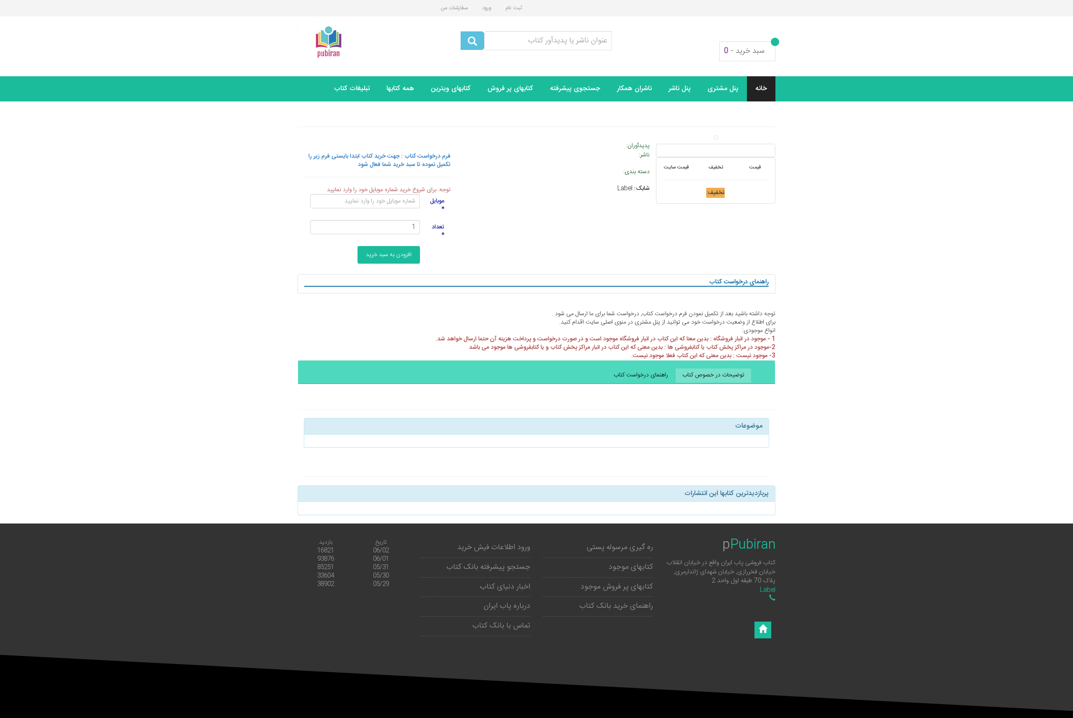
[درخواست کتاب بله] (772, 599)
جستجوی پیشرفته (575, 88)
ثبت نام (513, 8)
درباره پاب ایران (507, 606)
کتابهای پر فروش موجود (617, 587)
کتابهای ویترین (451, 88)
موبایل (437, 205)
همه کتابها (400, 88)
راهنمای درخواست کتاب (641, 375)
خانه (761, 88)
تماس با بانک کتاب (501, 626)
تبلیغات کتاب (352, 88)
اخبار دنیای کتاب (505, 587)
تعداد (438, 231)
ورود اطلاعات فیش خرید (493, 547)
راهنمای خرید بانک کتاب (616, 606)
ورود (486, 8)
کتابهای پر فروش (510, 88)
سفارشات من (454, 8)
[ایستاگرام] (762, 630)
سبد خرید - (744, 51)
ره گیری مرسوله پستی (620, 547)
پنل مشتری (723, 88)
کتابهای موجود (631, 567)
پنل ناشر (680, 88)
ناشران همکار (634, 88)
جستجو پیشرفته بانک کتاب (488, 567)
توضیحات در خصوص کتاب (713, 375)
